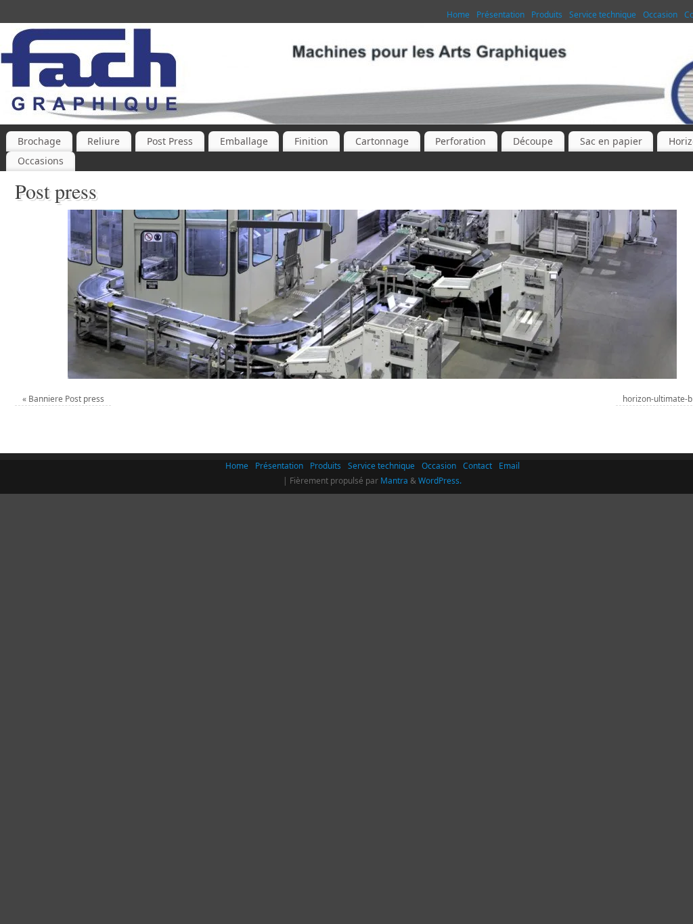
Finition (311, 141)
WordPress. (440, 480)
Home (458, 14)
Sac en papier (611, 141)
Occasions (41, 160)
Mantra (394, 480)
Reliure (103, 141)
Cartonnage (382, 141)
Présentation (500, 14)
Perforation (460, 141)
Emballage (244, 141)
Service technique (602, 14)
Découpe (533, 141)
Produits (546, 14)
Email (509, 465)
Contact (477, 465)
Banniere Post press (66, 399)
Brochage (39, 141)
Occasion (660, 14)
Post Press (170, 141)
